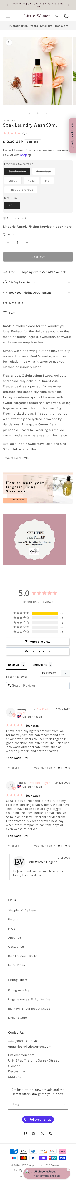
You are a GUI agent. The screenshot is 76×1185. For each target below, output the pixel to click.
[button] (8, 15)
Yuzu (33, 181)
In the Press (16, 965)
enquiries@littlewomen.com (29, 1047)
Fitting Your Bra (19, 990)
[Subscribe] (63, 1105)
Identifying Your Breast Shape (29, 1008)
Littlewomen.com (21, 1055)
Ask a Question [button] (40, 651)
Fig (49, 181)
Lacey (15, 181)
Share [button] (15, 767)
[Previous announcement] (7, 5)
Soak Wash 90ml (17, 758)
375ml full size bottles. (20, 449)
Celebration (19, 172)
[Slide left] (29, 112)
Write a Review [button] (39, 641)
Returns (13, 919)
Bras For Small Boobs (23, 956)
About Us (14, 937)
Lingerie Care (17, 1017)
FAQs (11, 928)
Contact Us (16, 946)
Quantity (8, 234)
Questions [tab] (40, 664)
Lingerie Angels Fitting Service (29, 999)
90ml (14, 206)
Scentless (45, 172)
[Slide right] (47, 112)
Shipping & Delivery (22, 910)
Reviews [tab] (13, 664)
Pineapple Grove (23, 190)
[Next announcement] (68, 5)
